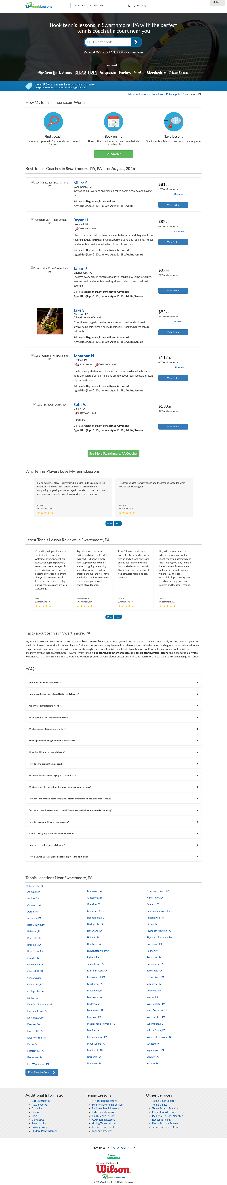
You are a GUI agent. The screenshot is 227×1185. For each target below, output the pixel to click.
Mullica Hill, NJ (95, 1050)
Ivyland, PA (93, 957)
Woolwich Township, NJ (159, 1037)
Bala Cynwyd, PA (36, 924)
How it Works (79, 5)
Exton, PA (32, 1044)
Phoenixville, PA (155, 917)
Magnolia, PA (94, 1017)
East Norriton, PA (36, 1037)
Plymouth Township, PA (159, 937)
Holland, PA (93, 937)
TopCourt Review (101, 1130)
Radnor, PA (152, 950)
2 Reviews (178, 321)
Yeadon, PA (153, 1063)
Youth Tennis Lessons (103, 1115)
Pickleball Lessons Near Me (167, 1115)
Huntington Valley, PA (98, 950)
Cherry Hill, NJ (35, 971)
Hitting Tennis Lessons (104, 1123)
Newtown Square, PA (158, 891)
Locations (157, 94)
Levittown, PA (94, 997)
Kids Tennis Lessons (103, 1112)
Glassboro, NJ (94, 897)
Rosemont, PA (154, 957)
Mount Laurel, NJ (96, 1043)
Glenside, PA (94, 904)
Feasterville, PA (35, 1050)
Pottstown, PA (154, 944)
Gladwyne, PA (94, 891)
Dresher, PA (33, 1024)
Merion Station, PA (97, 1037)
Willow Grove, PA (156, 1030)
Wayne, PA (152, 997)
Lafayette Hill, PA (96, 977)
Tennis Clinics (159, 1104)
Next (118, 523)
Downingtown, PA (37, 1011)
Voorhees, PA (154, 990)
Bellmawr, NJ (34, 931)
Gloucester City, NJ (97, 911)
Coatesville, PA (35, 984)
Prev (109, 523)
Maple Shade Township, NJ (101, 1023)
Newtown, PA (94, 1063)
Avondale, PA (34, 918)
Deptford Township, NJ (39, 1004)
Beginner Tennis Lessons (105, 1108)
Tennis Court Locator (164, 1100)
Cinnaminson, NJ (36, 977)
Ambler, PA (33, 898)
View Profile (173, 205)
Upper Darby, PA (155, 977)
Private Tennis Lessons (104, 1100)
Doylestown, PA (35, 1017)
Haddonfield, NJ (95, 917)
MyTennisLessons (138, 94)
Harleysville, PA (95, 924)
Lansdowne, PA (95, 990)
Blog (34, 1115)
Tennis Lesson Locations (105, 1127)
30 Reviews (178, 231)
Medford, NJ (93, 1030)
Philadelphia (173, 94)
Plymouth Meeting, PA (159, 930)
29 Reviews (178, 367)
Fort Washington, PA (38, 1064)
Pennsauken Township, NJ (160, 911)
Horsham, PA (94, 944)
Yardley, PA (153, 1056)
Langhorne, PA (95, 983)
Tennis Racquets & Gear (165, 1127)
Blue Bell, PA (34, 938)
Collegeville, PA (35, 991)
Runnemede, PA (155, 963)
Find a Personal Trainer (165, 1123)
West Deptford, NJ (157, 1010)
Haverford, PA (94, 930)
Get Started (113, 154)
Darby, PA (32, 997)
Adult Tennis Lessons (103, 1119)
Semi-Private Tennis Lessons (108, 1104)
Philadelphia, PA (34, 886)
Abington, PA (34, 891)
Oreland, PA (153, 904)
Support (36, 1112)
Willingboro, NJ (155, 1023)
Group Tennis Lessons (164, 1112)
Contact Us (38, 1119)
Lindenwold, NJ (95, 1003)
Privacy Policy (40, 1127)
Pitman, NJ (152, 924)
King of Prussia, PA (97, 970)
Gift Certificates (41, 1100)
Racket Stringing (161, 1119)
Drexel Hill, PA (35, 1031)
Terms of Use (39, 1123)
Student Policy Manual (44, 1130)
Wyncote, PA (153, 1043)
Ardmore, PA (34, 904)
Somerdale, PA (154, 970)
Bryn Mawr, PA (35, 951)
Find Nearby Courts (40, 1072)
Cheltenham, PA (35, 964)
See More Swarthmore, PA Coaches (113, 453)
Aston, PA (32, 911)
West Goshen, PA (156, 1017)
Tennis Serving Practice (165, 1108)
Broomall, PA (34, 944)
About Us (37, 1108)
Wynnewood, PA (155, 1050)
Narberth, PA (94, 1056)
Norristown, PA (155, 897)
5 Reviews (178, 194)
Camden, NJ (33, 958)
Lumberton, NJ (95, 1010)
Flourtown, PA (35, 1057)
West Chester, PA (156, 1003)
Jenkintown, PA (95, 963)
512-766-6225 (124, 1148)
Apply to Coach (97, 5)
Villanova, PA (154, 983)
